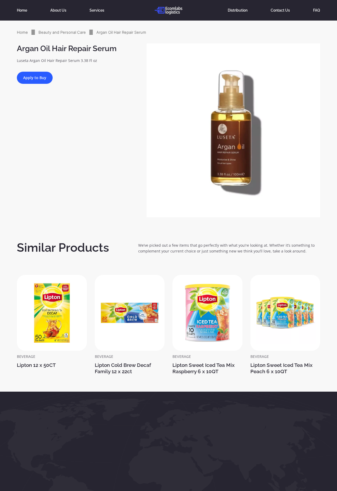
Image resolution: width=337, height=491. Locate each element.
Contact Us (280, 10)
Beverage (26, 356)
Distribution (237, 10)
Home (22, 10)
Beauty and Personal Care (62, 32)
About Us (58, 10)
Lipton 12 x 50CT (36, 365)
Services (97, 10)
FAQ (316, 10)
